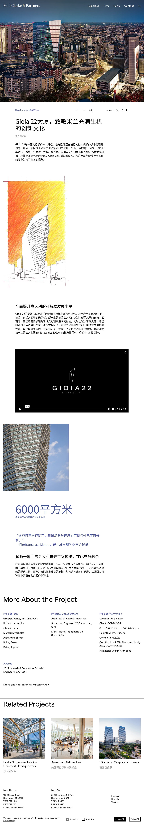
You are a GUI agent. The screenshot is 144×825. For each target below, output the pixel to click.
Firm (106, 5)
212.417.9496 (58, 801)
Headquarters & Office (27, 110)
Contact (129, 5)
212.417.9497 (58, 804)
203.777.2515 (11, 801)
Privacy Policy (9, 820)
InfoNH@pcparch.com (13, 807)
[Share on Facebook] (123, 110)
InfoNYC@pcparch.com (61, 807)
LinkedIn (115, 799)
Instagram (115, 796)
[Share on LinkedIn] (129, 110)
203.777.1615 (10, 804)
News (116, 5)
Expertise (93, 5)
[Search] (140, 6)
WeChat (115, 802)
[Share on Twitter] (116, 110)
